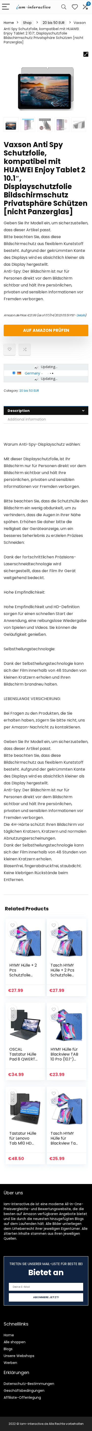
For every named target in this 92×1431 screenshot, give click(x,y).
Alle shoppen (15, 1342)
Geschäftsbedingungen (24, 1390)
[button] (85, 54)
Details (81, 315)
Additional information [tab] (27, 419)
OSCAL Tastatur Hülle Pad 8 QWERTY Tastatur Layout (23, 1059)
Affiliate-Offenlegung (22, 1397)
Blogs (8, 1348)
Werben (10, 1362)
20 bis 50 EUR (54, 22)
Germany (32, 373)
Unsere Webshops (19, 1355)
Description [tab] (19, 410)
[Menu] (6, 7)
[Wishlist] (75, 7)
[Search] (64, 7)
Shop (27, 22)
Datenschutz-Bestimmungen (29, 1383)
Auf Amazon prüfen (46, 330)
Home (9, 22)
